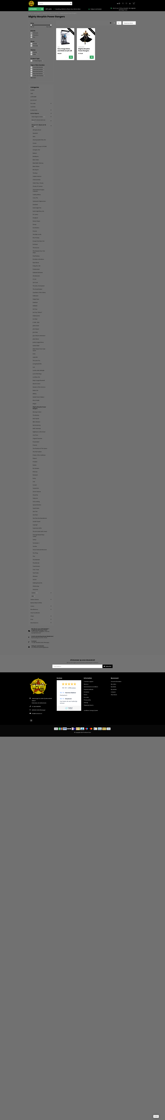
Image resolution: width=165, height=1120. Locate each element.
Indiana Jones (36, 315)
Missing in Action (37, 412)
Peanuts (35, 445)
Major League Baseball (39, 380)
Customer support (88, 681)
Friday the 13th (36, 266)
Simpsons (35, 498)
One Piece (35, 435)
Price (32, 619)
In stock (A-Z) (34, 110)
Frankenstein (36, 269)
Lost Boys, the (36, 377)
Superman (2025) (37, 528)
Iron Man (35, 319)
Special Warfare (37, 505)
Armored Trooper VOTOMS (40, 146)
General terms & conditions (91, 687)
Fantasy (35, 52)
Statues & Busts (35, 599)
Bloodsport (35, 169)
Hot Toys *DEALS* (37, 312)
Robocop (35, 471)
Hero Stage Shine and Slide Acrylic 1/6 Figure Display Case (64, 51)
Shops (32, 616)
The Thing (35, 553)
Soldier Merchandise (39, 75)
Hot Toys (35, 309)
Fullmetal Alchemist (38, 272)
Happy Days (36, 299)
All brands (35, 33)
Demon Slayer (36, 221)
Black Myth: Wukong (38, 163)
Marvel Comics (36, 383)
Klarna (85, 694)
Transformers (36, 566)
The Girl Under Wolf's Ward (40, 531)
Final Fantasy (36, 256)
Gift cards (49, 9)
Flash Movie (36, 262)
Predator (35, 461)
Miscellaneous (34, 609)
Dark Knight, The (37, 208)
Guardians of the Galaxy (39, 292)
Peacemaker (36, 442)
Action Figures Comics (38, 116)
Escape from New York (38, 241)
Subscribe (108, 666)
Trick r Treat (36, 569)
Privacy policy (87, 700)
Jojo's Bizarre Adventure (39, 335)
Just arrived (33, 100)
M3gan (34, 403)
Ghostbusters (36, 276)
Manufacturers (34, 623)
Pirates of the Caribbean (39, 455)
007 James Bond (37, 130)
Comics (32, 606)
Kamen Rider (36, 345)
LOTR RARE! (33, 96)
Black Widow (36, 166)
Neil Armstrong (36, 425)
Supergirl (35, 525)
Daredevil (35, 204)
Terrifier (35, 546)
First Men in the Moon (38, 259)
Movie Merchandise (38, 71)
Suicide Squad (36, 521)
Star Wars (35, 515)
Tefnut (34, 539)
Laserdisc (33, 106)
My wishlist (114, 689)
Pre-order (36, 45)
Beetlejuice (35, 156)
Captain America (37, 176)
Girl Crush (35, 282)
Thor (34, 556)
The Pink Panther (37, 451)
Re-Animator (36, 468)
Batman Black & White (36, 603)
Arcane (34, 143)
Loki (34, 367)
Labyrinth (35, 357)
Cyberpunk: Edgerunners (39, 201)
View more (33, 77)
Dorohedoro (36, 227)
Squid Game (36, 508)
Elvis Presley (36, 237)
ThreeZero (35, 35)
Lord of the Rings (37, 374)
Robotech (35, 475)
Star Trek (35, 511)
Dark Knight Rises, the (38, 211)
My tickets (113, 687)
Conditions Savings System (91, 710)
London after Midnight (38, 370)
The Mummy (36, 415)
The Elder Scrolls (37, 234)
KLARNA (33, 90)
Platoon (35, 458)
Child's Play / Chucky (38, 183)
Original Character (37, 438)
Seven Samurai (37, 491)
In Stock (35, 43)
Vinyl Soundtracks (35, 613)
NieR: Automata (37, 428)
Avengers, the (36, 150)
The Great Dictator (37, 289)
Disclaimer (86, 692)
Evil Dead (35, 244)
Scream (35, 485)
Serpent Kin (36, 488)
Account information (116, 681)
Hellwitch (35, 306)
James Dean (36, 325)
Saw (34, 481)
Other (35, 54)
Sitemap (86, 702)
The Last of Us (36, 360)
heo (34, 37)
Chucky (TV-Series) (37, 186)
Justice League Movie (38, 342)
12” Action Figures (38, 60)
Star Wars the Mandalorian (40, 518)
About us (86, 684)
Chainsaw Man (36, 179)
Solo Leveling (36, 501)
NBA (33, 596)
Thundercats (36, 563)
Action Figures (35, 113)
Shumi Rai (35, 495)
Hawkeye (35, 302)
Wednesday (36, 586)
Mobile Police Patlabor (38, 397)
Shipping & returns (89, 705)
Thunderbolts (36, 559)
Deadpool (35, 218)
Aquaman (35, 133)
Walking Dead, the (37, 583)
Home (29, 13)
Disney (34, 224)
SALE (32, 93)
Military (35, 393)
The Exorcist (36, 247)
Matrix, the (35, 390)
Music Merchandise (38, 73)
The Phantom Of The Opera (40, 448)
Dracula (35, 231)
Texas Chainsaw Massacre (40, 549)
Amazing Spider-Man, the (39, 140)
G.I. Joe (34, 279)
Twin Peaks (36, 573)
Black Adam (36, 160)
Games (35, 593)
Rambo (34, 465)
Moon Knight (36, 400)
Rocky (34, 478)
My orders (113, 684)
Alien (34, 136)
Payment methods (88, 689)
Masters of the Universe (39, 387)
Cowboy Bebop (37, 194)
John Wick (35, 332)
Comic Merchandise (38, 67)
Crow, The (35, 198)
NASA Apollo (36, 418)
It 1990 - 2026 (36, 322)
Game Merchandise (38, 69)
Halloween (35, 296)
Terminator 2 (36, 543)
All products (114, 694)
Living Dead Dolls (37, 364)
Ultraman (35, 576)
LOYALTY (156, 1116)
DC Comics (35, 214)
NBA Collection (36, 422)
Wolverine (35, 589)
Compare (113, 692)
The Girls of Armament (38, 286)
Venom (34, 579)
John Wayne (36, 329)
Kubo (34, 354)
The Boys (35, 173)
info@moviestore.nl (37, 713)
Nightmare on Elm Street (39, 432)
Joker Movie (36, 339)
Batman (35, 153)
